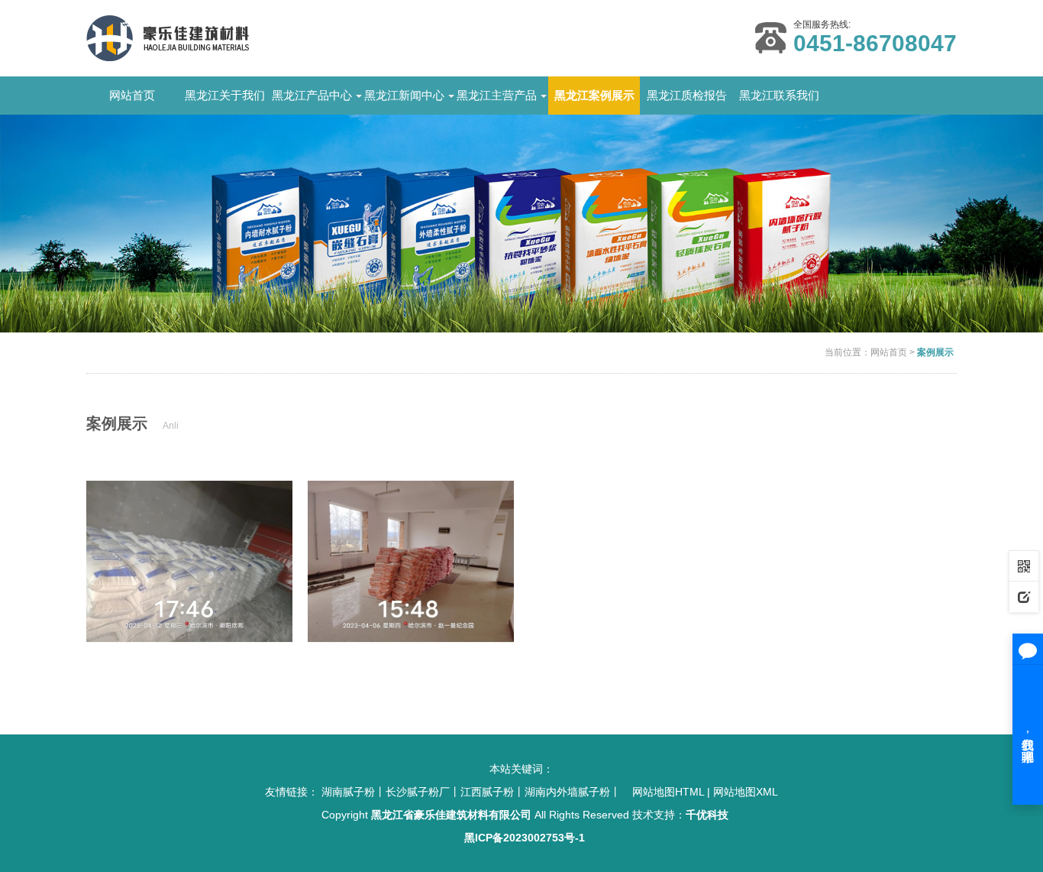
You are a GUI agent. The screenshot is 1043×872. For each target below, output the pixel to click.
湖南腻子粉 (348, 792)
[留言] (1024, 596)
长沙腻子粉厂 (418, 792)
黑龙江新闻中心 (404, 95)
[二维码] (1024, 565)
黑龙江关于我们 (225, 95)
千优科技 (707, 815)
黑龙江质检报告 (687, 95)
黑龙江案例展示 (594, 95)
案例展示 (935, 352)
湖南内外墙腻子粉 (567, 792)
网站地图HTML (668, 792)
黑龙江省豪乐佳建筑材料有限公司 (451, 815)
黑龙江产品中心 (312, 95)
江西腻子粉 (487, 792)
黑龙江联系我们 (779, 95)
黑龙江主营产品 (497, 95)
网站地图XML (745, 792)
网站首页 (132, 95)
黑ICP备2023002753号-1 (524, 837)
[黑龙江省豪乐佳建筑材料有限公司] (168, 37)
